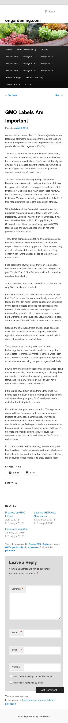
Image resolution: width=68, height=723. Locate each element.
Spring (46, 544)
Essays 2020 (47, 70)
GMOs (8, 547)
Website (16, 666)
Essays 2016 (29, 63)
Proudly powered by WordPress (34, 716)
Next (59, 95)
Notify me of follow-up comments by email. (33, 676)
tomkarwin (33, 547)
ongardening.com (23, 20)
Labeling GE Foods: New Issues (45, 514)
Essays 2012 (12, 56)
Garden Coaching (34, 77)
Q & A (28, 84)
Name (17, 632)
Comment (18, 589)
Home (9, 49)
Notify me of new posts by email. (28, 682)
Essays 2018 (12, 70)
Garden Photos (13, 84)
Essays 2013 (29, 56)
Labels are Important (16, 529)
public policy (18, 547)
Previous (11, 95)
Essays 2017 (47, 63)
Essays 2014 (47, 56)
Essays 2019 (29, 70)
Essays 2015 (12, 63)
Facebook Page (13, 77)
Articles (44, 49)
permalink (10, 550)
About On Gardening (26, 49)
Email (17, 649)
